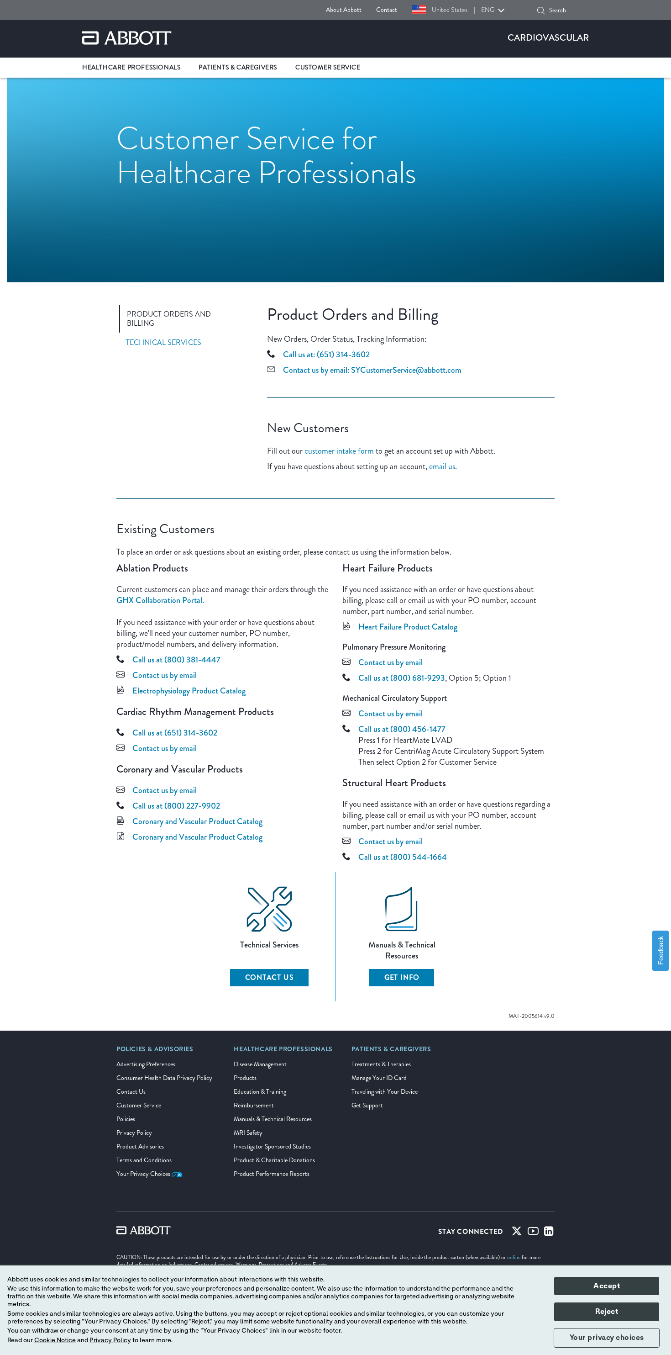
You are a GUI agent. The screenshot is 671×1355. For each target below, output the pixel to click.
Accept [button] (606, 1286)
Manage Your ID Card (379, 1078)
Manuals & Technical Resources (273, 1119)
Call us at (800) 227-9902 (176, 806)
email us (442, 466)
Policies (125, 1119)
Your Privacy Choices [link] (144, 1174)
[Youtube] (533, 1233)
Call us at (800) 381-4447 (176, 660)
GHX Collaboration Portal (159, 600)
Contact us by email (164, 675)
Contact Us (269, 977)
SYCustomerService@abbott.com (406, 370)
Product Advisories (140, 1146)
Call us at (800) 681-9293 (401, 678)
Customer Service (138, 1105)
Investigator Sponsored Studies (272, 1146)
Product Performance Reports (271, 1174)
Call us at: (299, 354)
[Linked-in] (549, 1233)
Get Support (367, 1105)
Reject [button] (606, 1311)
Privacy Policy (134, 1132)
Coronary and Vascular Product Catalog (197, 821)
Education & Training (260, 1091)
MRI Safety (248, 1132)
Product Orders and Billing (169, 319)
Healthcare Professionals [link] (131, 67)
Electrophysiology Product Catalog (189, 691)
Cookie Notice (55, 1340)
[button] (541, 10)
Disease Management (260, 1064)
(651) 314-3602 (343, 354)
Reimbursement (254, 1105)
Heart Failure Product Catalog (407, 627)
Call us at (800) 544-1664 (402, 857)
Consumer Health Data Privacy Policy (164, 1078)
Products (245, 1078)
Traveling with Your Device (384, 1091)
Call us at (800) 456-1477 (402, 729)
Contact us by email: (316, 370)
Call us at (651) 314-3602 (174, 733)
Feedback (660, 951)
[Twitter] (517, 1233)
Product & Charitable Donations (274, 1160)
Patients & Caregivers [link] (238, 67)
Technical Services (163, 342)
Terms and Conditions (144, 1160)
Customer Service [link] (328, 67)
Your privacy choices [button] (607, 1337)
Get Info (401, 977)
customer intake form (339, 451)
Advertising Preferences (145, 1064)
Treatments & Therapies (381, 1064)
